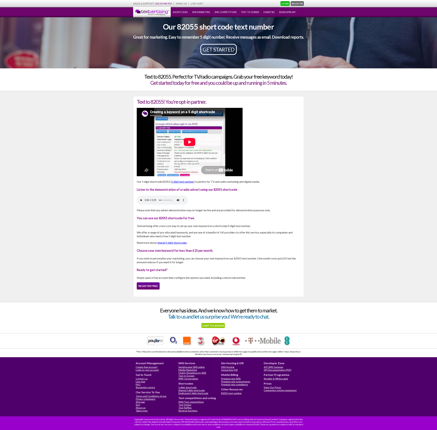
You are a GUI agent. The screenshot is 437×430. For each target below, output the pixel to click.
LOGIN (285, 3)
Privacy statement (145, 399)
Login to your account (147, 369)
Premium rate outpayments (235, 381)
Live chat (140, 381)
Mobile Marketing (187, 369)
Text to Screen (186, 375)
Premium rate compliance (234, 384)
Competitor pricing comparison (280, 390)
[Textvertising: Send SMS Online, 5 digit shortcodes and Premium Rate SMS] (152, 16)
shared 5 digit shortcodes (172, 242)
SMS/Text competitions (191, 401)
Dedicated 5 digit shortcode (193, 393)
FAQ (138, 384)
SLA (138, 404)
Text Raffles (185, 407)
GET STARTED (218, 49)
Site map (140, 401)
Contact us (142, 378)
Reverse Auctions (188, 410)
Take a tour (142, 410)
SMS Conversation (188, 378)
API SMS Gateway (273, 367)
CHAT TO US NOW (213, 325)
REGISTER (297, 3)
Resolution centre (145, 387)
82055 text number (231, 393)
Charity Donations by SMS (192, 372)
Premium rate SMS (231, 378)
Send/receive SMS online (191, 367)
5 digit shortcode (187, 387)
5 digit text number (182, 181)
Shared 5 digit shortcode (191, 390)
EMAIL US (181, 3)
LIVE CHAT (197, 3)
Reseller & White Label (276, 378)
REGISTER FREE (148, 285)
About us (141, 407)
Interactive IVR (229, 369)
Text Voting (184, 404)
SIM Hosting (227, 367)
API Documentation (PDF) (277, 369)
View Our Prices (272, 387)
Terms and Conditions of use (151, 396)
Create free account (146, 367)
